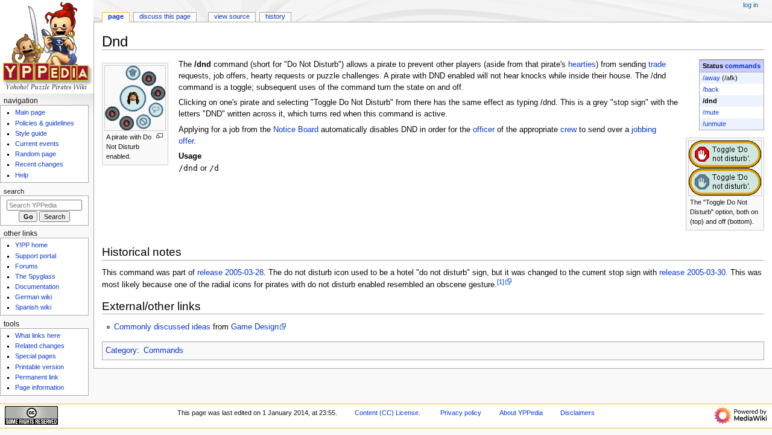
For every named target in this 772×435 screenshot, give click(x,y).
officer (484, 129)
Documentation (37, 286)
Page (116, 16)
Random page (35, 153)
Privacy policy (460, 412)
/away (711, 77)
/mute (711, 112)
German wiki (33, 296)
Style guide (31, 133)
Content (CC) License (387, 412)
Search (14, 191)
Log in (750, 4)
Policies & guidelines (44, 123)
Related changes (40, 345)
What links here (37, 335)
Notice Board (295, 129)
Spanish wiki (33, 307)
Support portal (35, 255)
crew (568, 129)
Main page (30, 112)
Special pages (35, 356)
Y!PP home (31, 245)
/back (711, 89)
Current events (37, 143)
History (275, 16)
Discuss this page (165, 16)
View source (232, 16)
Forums (26, 266)
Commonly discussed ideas (162, 327)
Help (21, 175)
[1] (500, 281)
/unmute (714, 123)
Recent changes (39, 164)
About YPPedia (521, 412)
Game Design (255, 327)
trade (657, 64)
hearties (582, 64)
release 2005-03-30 (692, 272)
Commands (163, 350)
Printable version (39, 366)
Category (121, 350)
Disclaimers (577, 412)
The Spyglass (35, 276)
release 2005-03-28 (230, 272)
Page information (39, 387)
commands (743, 65)
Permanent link (37, 377)
